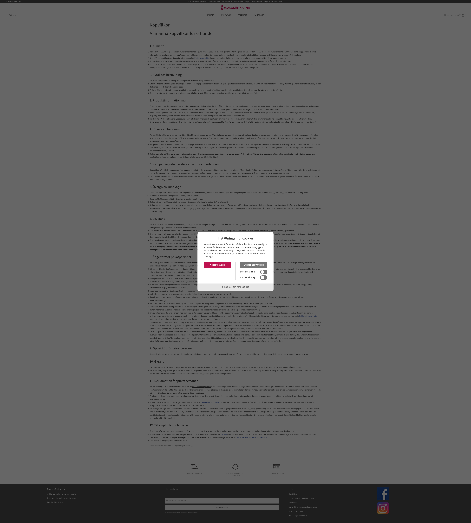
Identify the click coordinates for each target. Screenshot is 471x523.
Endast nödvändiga (253, 265)
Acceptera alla (217, 265)
